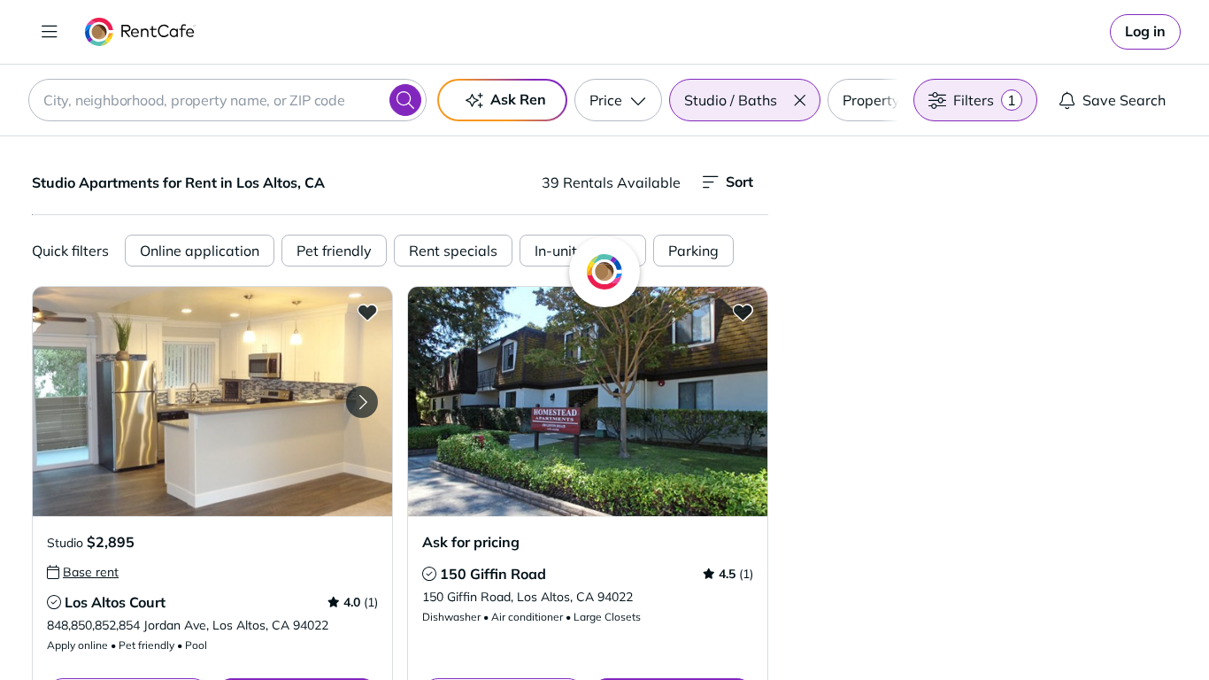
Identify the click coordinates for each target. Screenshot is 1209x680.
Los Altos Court (115, 602)
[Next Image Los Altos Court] (362, 402)
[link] (1145, 32)
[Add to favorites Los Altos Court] (367, 312)
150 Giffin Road (493, 574)
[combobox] (227, 100)
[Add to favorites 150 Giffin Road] (743, 312)
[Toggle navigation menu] (49, 32)
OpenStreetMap (1079, 628)
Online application (199, 250)
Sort (739, 181)
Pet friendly (334, 250)
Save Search (1124, 100)
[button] (799, 100)
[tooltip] (83, 572)
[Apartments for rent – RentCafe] (140, 32)
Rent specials (453, 250)
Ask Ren (518, 99)
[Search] (405, 100)
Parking (693, 250)
